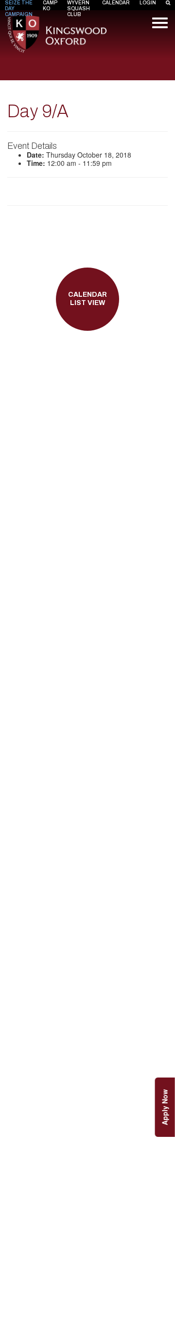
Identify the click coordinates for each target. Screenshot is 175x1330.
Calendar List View (87, 298)
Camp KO (50, 5)
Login (148, 2)
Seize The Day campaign (19, 8)
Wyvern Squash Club (78, 8)
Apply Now (165, 1107)
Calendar (116, 2)
